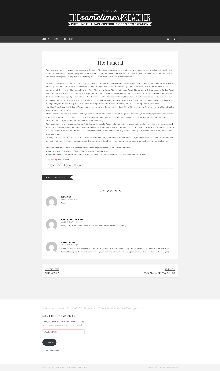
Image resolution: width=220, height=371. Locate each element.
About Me (46, 39)
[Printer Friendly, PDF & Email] (58, 159)
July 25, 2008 (51, 177)
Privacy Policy (83, 367)
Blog (110, 58)
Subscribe (49, 342)
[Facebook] (168, 39)
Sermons (57, 39)
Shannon (66, 197)
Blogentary (68, 39)
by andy (61, 177)
